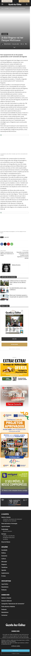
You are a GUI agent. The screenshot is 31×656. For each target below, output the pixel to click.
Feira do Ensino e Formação (9, 523)
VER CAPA (14, 339)
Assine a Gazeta (6, 517)
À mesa (3, 576)
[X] (5, 244)
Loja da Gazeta (5, 526)
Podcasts (4, 590)
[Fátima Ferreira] (2, 44)
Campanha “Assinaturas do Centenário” (12, 519)
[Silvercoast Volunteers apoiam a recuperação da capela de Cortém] (4, 297)
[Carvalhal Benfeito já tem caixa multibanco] (4, 290)
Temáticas (4, 567)
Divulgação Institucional (8, 537)
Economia (4, 556)
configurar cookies (15, 646)
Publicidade (4, 529)
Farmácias (5, 539)
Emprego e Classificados (9, 535)
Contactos (4, 615)
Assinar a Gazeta (6, 598)
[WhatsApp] (11, 244)
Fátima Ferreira (7, 44)
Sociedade (6, 8)
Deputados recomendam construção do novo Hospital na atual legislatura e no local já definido (22, 255)
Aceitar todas (15, 650)
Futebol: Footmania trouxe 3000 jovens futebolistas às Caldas (7, 254)
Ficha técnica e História (8, 606)
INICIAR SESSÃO (14, 344)
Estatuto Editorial (6, 601)
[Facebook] (1, 244)
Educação (4, 561)
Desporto (4, 564)
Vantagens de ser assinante (9, 521)
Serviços (3, 534)
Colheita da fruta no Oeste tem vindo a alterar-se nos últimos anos (18, 282)
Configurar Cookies (15, 653)
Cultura (3, 558)
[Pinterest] (8, 244)
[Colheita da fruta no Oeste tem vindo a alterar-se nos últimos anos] (4, 283)
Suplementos (5, 573)
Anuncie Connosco (7, 531)
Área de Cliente (5, 542)
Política (3, 553)
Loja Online (4, 584)
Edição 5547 (6, 237)
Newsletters (4, 587)
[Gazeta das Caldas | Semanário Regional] (14, 4)
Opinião (3, 570)
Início (2, 8)
